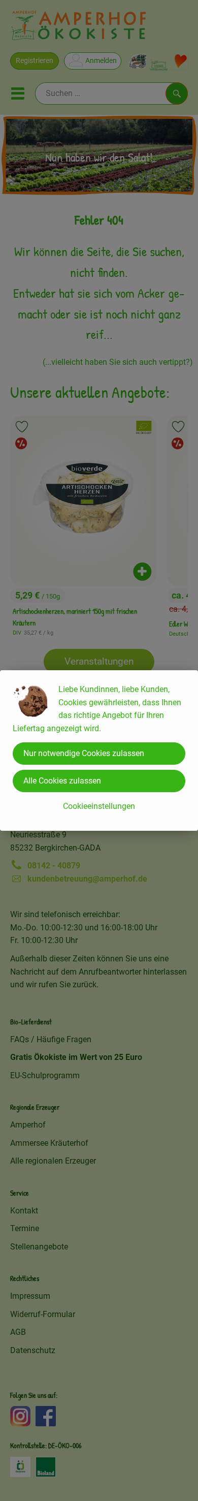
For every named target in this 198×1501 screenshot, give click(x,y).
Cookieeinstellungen (99, 806)
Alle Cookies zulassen (62, 781)
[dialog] (99, 750)
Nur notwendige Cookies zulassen (83, 753)
